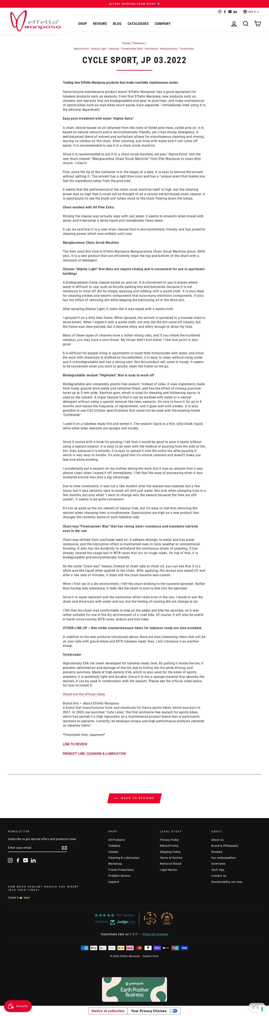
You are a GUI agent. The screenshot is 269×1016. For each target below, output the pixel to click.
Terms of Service (171, 857)
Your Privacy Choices (149, 1011)
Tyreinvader (187, 48)
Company (163, 24)
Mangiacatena (169, 48)
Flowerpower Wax (132, 48)
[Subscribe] (64, 848)
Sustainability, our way (226, 881)
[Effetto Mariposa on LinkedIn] (33, 860)
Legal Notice (168, 869)
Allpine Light (99, 48)
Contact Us (218, 875)
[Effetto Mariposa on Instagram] (10, 860)
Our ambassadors (223, 857)
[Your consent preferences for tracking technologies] (262, 1009)
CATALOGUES (138, 24)
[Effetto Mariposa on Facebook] (18, 860)
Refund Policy (169, 845)
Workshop (115, 863)
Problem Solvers (119, 875)
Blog (117, 24)
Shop (82, 24)
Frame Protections (121, 869)
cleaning (114, 48)
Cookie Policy (150, 956)
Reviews (100, 24)
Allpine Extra (81, 48)
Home (126, 43)
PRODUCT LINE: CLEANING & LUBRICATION (94, 754)
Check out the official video (84, 694)
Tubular (113, 851)
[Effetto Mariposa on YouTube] (25, 860)
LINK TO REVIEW (75, 744)
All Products (116, 839)
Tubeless (114, 845)
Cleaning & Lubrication (123, 857)
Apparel (113, 881)
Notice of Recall (170, 863)
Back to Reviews (137, 798)
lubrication (151, 48)
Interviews (218, 863)
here (27, 897)
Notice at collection (108, 1011)
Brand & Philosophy (224, 845)
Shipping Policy (170, 851)
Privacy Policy (169, 839)
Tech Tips (217, 869)
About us (217, 839)
